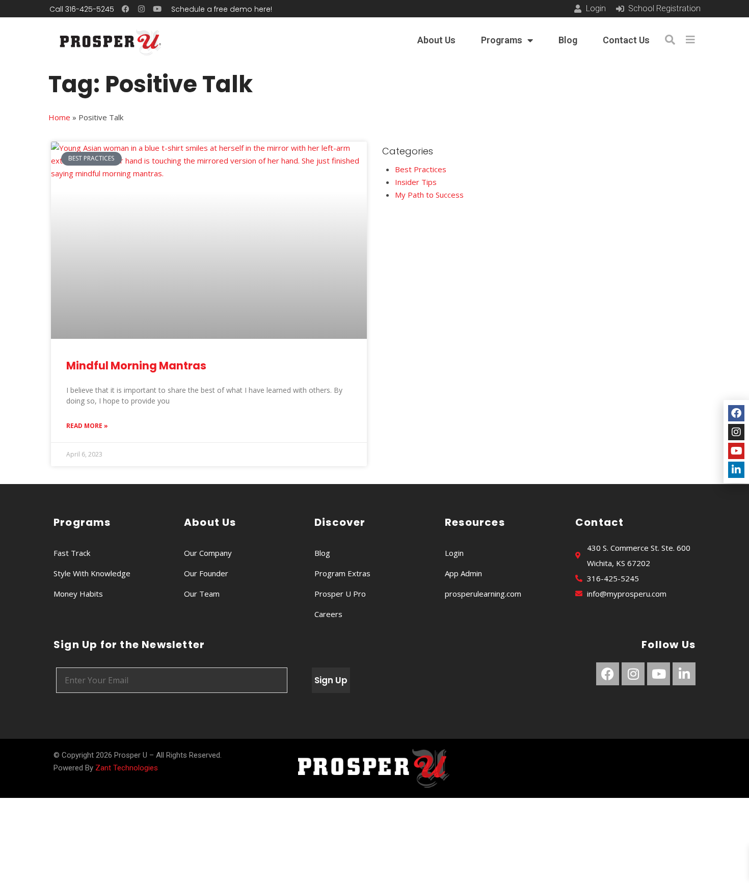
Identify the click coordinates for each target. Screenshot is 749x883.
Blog (567, 40)
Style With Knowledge (92, 573)
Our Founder (206, 573)
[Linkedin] (684, 673)
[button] (670, 40)
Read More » (87, 425)
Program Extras (342, 573)
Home (59, 117)
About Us (436, 40)
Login (596, 8)
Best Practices (420, 169)
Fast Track (72, 553)
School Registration (664, 8)
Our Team (202, 593)
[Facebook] (125, 9)
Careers (328, 614)
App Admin (463, 573)
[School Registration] (620, 9)
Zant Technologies (126, 767)
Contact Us (626, 40)
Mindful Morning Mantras (136, 365)
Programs (501, 40)
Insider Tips (416, 182)
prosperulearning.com (483, 593)
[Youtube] (157, 9)
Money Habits (78, 593)
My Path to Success (429, 195)
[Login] (578, 9)
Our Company (208, 553)
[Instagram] (141, 9)
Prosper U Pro (340, 593)
